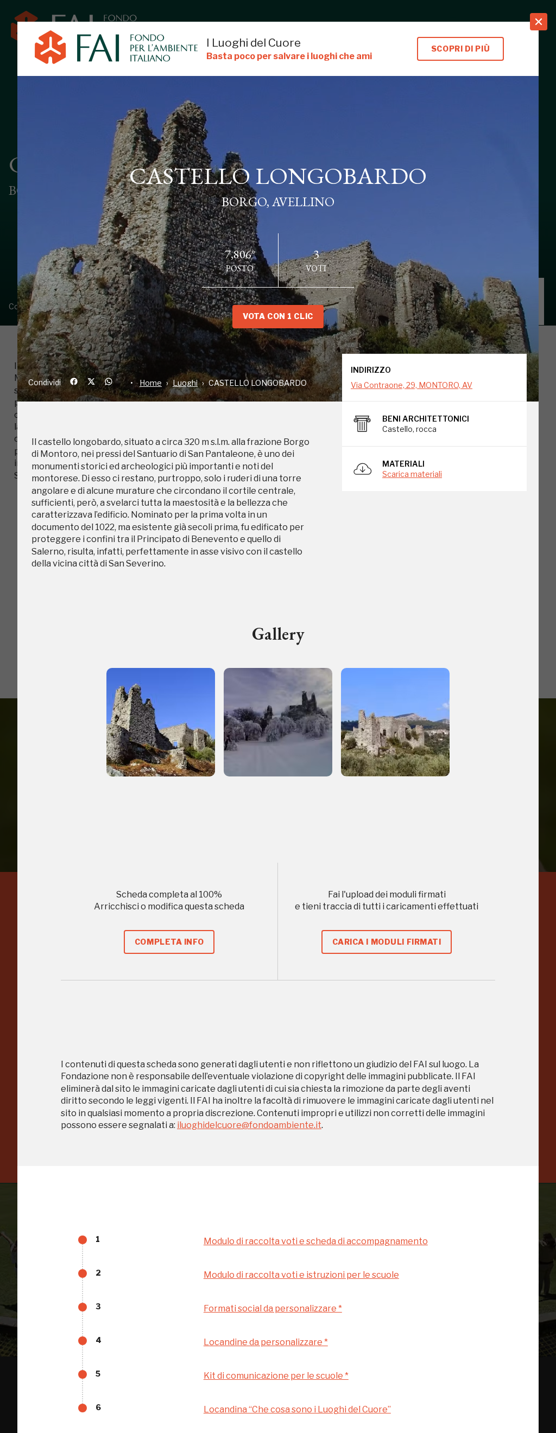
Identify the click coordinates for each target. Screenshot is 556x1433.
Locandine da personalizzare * (266, 1342)
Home (151, 382)
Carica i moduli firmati (386, 941)
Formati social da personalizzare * (273, 1308)
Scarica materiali (412, 474)
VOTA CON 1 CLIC (278, 316)
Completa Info (169, 941)
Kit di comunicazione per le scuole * (276, 1376)
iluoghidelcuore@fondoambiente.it (249, 1125)
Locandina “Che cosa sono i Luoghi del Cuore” (297, 1409)
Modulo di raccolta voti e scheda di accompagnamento (316, 1241)
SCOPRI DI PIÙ (460, 48)
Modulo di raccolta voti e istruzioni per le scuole (301, 1275)
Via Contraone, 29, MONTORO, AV (411, 385)
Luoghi (185, 382)
